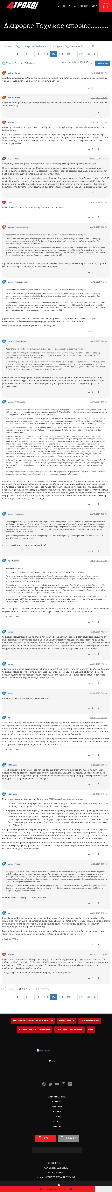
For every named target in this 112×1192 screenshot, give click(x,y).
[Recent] (64, 5)
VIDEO (57, 1121)
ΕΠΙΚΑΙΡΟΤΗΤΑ (57, 1097)
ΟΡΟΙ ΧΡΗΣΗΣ (56, 1163)
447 (53, 54)
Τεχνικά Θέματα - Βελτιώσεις (21, 63)
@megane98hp (22, 227)
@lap (18, 864)
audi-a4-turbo (14, 73)
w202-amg (12, 765)
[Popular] (69, 5)
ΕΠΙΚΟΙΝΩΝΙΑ (56, 1172)
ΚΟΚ (91, 1029)
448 (61, 54)
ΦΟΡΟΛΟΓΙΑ (66, 1020)
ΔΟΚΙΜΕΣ (56, 1106)
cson (10, 202)
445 (38, 54)
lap (9, 561)
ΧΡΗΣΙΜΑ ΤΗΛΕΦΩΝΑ (69, 1029)
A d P (24, 989)
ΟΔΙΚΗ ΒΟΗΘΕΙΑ (90, 1020)
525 (81, 54)
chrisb (10, 282)
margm (11, 122)
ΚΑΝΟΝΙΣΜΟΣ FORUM (56, 1167)
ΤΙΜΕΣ (57, 1116)
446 (46, 54)
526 (89, 54)
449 (68, 54)
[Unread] (58, 5)
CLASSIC (57, 1111)
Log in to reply (102, 63)
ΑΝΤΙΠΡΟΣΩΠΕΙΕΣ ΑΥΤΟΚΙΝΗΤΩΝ (33, 1020)
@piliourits (19, 514)
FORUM (56, 1126)
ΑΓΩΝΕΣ (57, 1102)
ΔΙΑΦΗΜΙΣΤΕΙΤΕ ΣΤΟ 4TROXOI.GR (56, 1177)
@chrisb (16, 561)
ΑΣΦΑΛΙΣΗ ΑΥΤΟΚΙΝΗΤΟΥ (34, 1029)
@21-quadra (20, 402)
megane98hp (13, 159)
